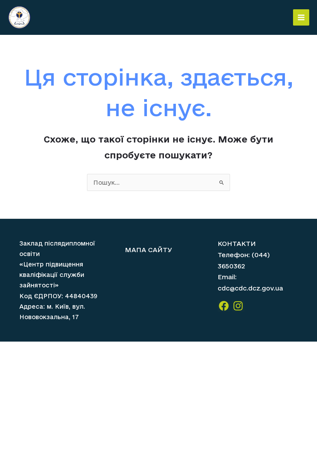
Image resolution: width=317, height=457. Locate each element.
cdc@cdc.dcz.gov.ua (250, 288)
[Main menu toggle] (301, 17)
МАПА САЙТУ (148, 249)
